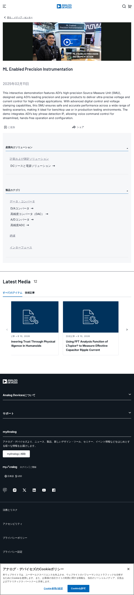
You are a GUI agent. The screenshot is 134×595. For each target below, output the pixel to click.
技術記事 (30, 292)
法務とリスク (10, 509)
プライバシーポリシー (15, 537)
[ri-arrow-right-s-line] (127, 329)
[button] (35, 127)
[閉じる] (128, 569)
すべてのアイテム (12, 292)
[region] (67, 579)
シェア (80, 126)
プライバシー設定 (12, 551)
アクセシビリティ (12, 523)
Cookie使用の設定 (53, 588)
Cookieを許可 (78, 588)
